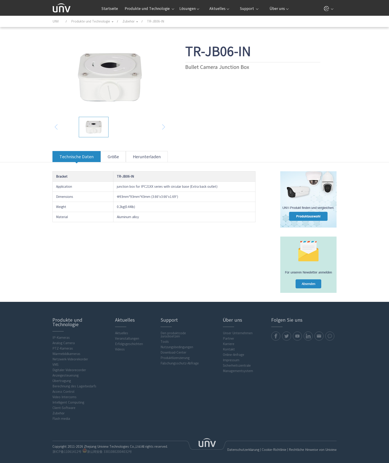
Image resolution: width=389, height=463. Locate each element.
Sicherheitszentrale (237, 365)
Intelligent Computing (68, 402)
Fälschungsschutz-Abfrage (180, 363)
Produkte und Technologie (148, 8)
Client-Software (63, 407)
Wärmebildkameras (66, 353)
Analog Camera (63, 343)
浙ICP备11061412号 (66, 451)
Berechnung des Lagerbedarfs (74, 386)
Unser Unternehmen (238, 333)
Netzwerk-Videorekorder (70, 359)
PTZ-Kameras (62, 348)
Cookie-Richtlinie (274, 449)
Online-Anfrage (233, 354)
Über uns (277, 8)
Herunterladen (147, 157)
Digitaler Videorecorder (69, 370)
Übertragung (61, 380)
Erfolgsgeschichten (129, 344)
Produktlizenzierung (175, 357)
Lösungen (187, 8)
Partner (228, 338)
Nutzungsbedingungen (177, 347)
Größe (113, 157)
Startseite (109, 8)
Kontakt (229, 349)
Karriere (228, 344)
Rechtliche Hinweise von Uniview (313, 449)
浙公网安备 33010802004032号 (109, 451)
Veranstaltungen (127, 338)
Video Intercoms (64, 397)
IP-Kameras (61, 337)
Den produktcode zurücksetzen (173, 335)
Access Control (63, 391)
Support (247, 8)
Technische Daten (76, 157)
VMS (55, 364)
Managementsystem (238, 371)
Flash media (61, 418)
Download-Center (173, 352)
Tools (165, 341)
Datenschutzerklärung (243, 449)
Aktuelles (217, 8)
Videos (120, 349)
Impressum (231, 360)
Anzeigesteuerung (65, 375)
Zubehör (58, 413)
